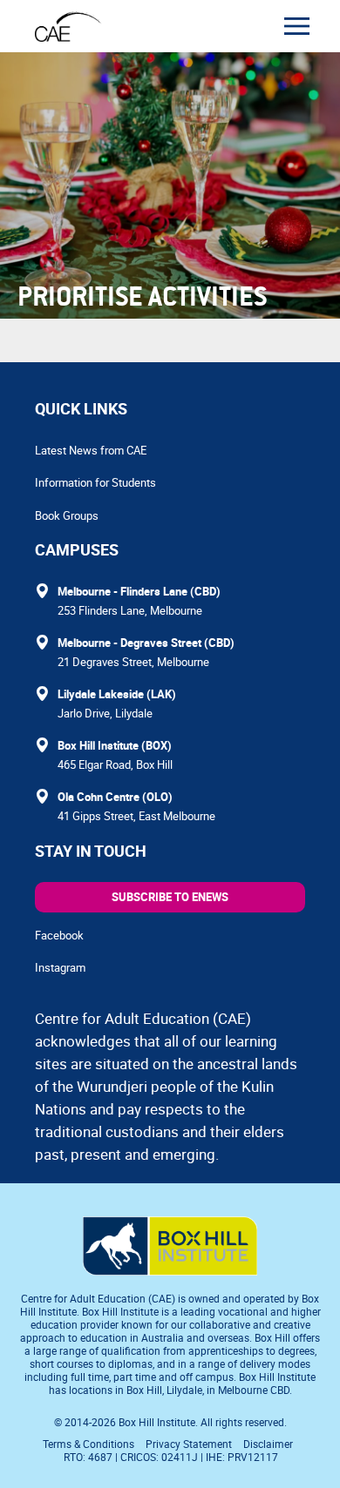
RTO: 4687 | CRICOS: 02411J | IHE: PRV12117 (172, 1457)
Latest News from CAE (90, 450)
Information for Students (95, 482)
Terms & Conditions (88, 1444)
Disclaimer (268, 1444)
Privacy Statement (189, 1444)
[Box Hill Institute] (170, 1270)
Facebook (59, 935)
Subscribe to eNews (170, 897)
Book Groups (67, 515)
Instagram (60, 967)
